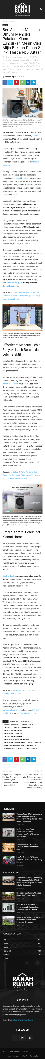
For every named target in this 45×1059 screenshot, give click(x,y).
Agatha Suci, (8, 576)
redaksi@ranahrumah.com (22, 1020)
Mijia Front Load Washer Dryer (14, 745)
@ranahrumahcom (28, 713)
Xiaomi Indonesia (10, 286)
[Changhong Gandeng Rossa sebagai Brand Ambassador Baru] (8, 847)
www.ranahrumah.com (12, 710)
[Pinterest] (16, 82)
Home (4, 21)
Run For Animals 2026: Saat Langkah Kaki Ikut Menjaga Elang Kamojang (29, 859)
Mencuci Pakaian (27, 724)
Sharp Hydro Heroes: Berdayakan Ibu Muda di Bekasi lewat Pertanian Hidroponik (29, 919)
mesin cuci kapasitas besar (13, 736)
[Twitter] (10, 82)
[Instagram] (22, 1038)
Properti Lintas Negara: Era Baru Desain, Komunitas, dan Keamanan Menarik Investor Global (11, 779)
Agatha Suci (14, 721)
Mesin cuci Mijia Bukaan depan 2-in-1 (16, 739)
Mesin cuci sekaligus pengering (15, 742)
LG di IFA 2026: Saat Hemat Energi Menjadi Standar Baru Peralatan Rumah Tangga (27, 907)
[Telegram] (33, 82)
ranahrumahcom (9, 748)
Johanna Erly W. (10, 77)
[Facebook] (5, 82)
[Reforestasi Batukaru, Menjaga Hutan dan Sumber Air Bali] (8, 896)
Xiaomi (35, 135)
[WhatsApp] (22, 82)
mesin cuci (16, 178)
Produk (11, 21)
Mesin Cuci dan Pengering (13, 730)
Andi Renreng (12, 282)
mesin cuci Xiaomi (10, 384)
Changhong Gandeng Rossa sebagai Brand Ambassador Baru (27, 846)
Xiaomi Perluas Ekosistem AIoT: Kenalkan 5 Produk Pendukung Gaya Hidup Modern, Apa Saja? (21, 295)
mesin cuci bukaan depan (22, 727)
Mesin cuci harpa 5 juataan (13, 733)
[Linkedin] (28, 82)
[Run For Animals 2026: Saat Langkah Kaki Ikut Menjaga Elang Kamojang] (8, 860)
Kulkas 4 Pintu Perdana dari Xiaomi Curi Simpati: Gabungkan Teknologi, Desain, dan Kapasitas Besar (21, 475)
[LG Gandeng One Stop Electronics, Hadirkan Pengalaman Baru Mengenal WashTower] (8, 832)
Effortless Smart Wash (11, 724)
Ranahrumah (31, 745)
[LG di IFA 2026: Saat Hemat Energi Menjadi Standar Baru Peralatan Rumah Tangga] (8, 907)
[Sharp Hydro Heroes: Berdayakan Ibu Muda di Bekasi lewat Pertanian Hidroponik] (8, 920)
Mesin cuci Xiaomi (34, 742)
